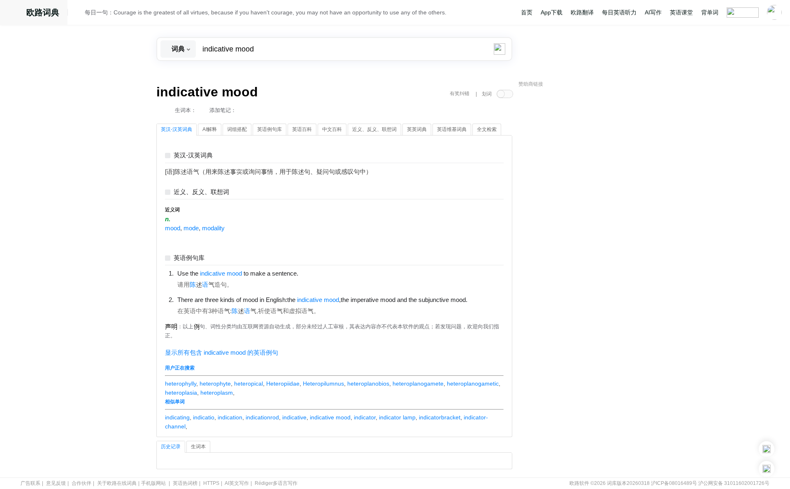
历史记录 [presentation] (171, 446)
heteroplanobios (368, 383)
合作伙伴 (81, 483)
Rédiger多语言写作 (276, 483)
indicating (177, 417)
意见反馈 (56, 483)
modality (213, 228)
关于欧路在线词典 (117, 483)
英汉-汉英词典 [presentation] (176, 129)
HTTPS (211, 483)
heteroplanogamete (418, 383)
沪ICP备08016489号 (674, 483)
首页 (526, 12)
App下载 (551, 12)
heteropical (248, 383)
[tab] (176, 130)
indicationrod (262, 417)
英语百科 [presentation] (302, 129)
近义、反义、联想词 (201, 192)
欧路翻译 (582, 12)
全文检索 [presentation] (487, 129)
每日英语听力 (619, 12)
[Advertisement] (580, 216)
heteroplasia (181, 392)
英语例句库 (189, 258)
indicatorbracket (439, 417)
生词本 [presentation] (198, 446)
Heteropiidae (283, 383)
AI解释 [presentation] (209, 129)
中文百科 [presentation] (332, 129)
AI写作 (653, 12)
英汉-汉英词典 (193, 155)
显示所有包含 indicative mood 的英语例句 (221, 352)
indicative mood (330, 417)
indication (230, 417)
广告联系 (30, 483)
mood (172, 228)
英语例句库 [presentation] (269, 129)
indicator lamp (397, 417)
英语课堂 (681, 12)
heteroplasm (216, 392)
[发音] (78, 13)
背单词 (709, 12)
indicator (365, 417)
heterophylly (180, 383)
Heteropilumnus (323, 383)
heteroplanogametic (473, 383)
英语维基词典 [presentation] (452, 129)
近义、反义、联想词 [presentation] (374, 129)
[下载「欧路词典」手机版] (766, 449)
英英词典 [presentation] (417, 129)
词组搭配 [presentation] (237, 129)
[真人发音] (312, 273)
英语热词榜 (185, 483)
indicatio (203, 417)
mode (191, 228)
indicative (294, 417)
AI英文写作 (237, 483)
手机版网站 (153, 483)
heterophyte (215, 383)
